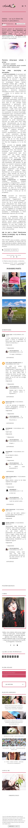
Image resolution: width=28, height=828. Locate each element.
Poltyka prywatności (9, 672)
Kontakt (5, 675)
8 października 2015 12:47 (16, 351)
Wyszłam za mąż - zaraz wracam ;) (14, 736)
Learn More (11, 826)
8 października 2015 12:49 (16, 387)
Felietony (7, 250)
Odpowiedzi (10, 348)
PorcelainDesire (10, 516)
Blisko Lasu (9, 334)
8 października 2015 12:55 (16, 498)
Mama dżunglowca (11, 476)
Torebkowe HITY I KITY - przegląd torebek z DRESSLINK (13, 263)
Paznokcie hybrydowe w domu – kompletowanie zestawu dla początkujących (14, 722)
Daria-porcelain (10, 509)
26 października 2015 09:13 (16, 549)
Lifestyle (14, 250)
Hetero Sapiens (10, 522)
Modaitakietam (10, 401)
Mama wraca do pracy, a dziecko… (14, 261)
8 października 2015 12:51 (16, 440)
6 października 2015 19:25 (14, 363)
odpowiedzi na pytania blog (16, 241)
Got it (17, 826)
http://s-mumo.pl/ (21, 91)
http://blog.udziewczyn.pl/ (14, 362)
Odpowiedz (9, 345)
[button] (20, 3)
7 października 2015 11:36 (16, 490)
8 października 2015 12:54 (16, 463)
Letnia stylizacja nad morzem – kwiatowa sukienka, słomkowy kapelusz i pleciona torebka (14, 707)
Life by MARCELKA (14, 350)
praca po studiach (15, 239)
